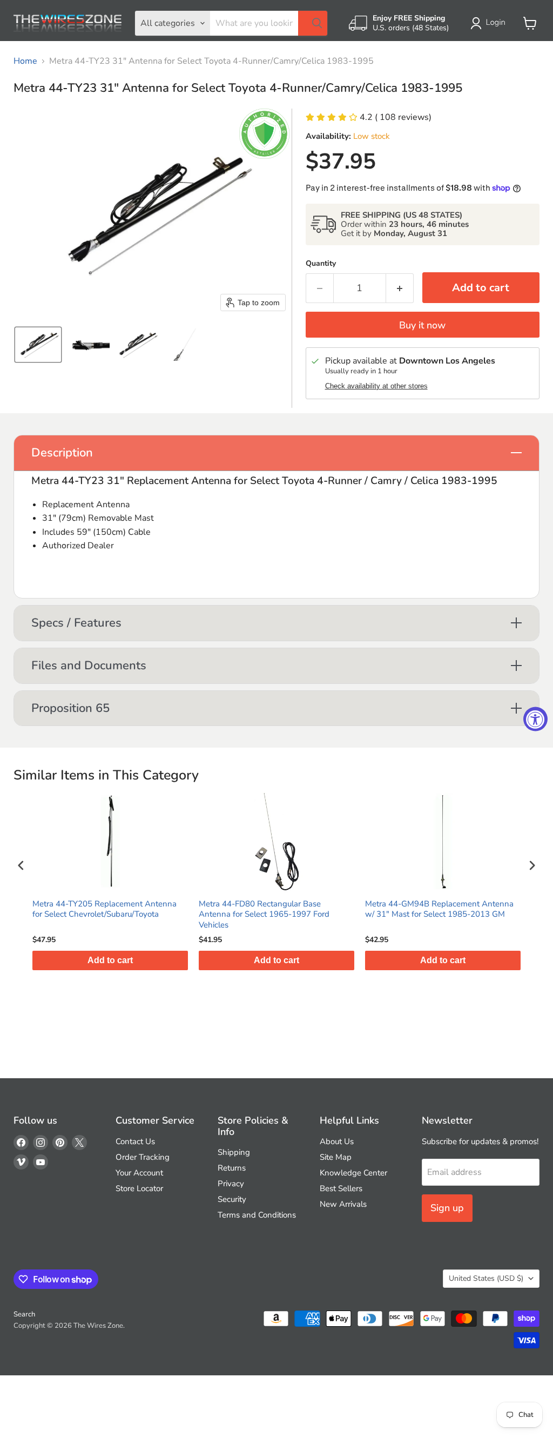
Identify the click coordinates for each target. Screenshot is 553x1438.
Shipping (234, 1152)
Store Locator (139, 1188)
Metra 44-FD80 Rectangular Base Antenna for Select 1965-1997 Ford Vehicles (227, 914)
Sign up (447, 1207)
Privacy (231, 1183)
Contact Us (135, 1141)
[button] (490, 23)
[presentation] (21, 866)
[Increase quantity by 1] (400, 288)
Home (25, 61)
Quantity (321, 263)
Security (232, 1199)
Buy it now (422, 325)
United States (486, 1278)
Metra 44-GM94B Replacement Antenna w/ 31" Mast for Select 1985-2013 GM (402, 909)
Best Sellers (341, 1188)
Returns (232, 1168)
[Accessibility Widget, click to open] (535, 719)
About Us (337, 1141)
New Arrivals (343, 1204)
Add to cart (239, 960)
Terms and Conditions (257, 1214)
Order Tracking (143, 1157)
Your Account (139, 1172)
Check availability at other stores (376, 386)
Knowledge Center (353, 1172)
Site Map (336, 1157)
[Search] (312, 23)
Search (24, 1314)
